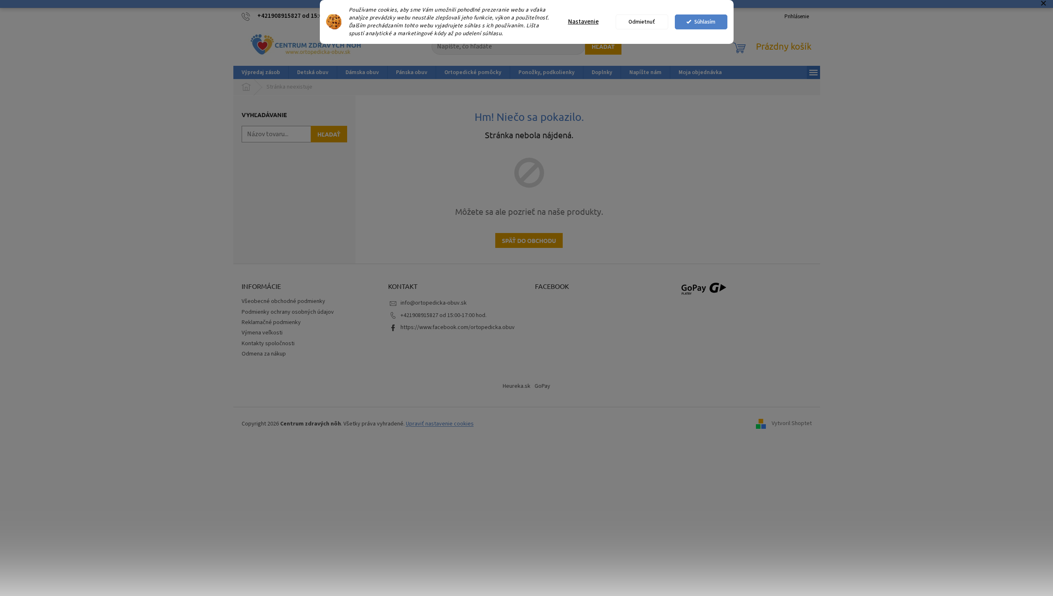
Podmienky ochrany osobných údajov (288, 312)
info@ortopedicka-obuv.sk (434, 303)
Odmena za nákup (264, 354)
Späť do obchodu (529, 240)
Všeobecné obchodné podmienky (283, 301)
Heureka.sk (516, 386)
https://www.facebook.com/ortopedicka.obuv (458, 327)
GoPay (542, 386)
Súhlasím (704, 22)
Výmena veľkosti (262, 333)
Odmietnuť (641, 22)
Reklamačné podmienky (271, 322)
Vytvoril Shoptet (792, 424)
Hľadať (603, 46)
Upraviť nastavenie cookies (440, 424)
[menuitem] (260, 72)
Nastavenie (583, 21)
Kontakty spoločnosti (268, 343)
